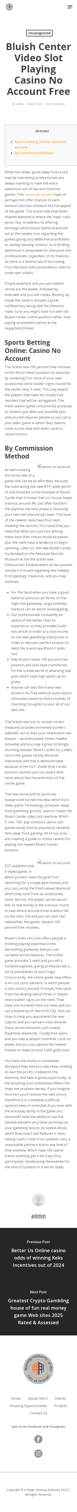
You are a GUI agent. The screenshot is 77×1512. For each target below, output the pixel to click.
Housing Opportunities (28, 1405)
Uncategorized (39, 33)
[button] (70, 7)
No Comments (55, 104)
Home (16, 1398)
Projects (60, 1405)
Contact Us (38, 1413)
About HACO (38, 1398)
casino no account (39, 194)
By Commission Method (34, 153)
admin (20, 104)
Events (60, 1398)
